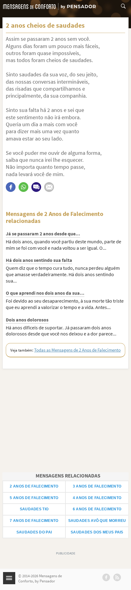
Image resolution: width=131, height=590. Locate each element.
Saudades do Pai (34, 532)
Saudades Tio (34, 509)
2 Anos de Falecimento (34, 486)
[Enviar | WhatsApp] (23, 187)
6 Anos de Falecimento (97, 509)
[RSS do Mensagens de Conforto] (117, 577)
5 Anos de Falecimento (34, 498)
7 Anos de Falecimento (34, 521)
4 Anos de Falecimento (97, 498)
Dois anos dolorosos (27, 320)
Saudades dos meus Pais (97, 532)
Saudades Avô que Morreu (97, 521)
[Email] (49, 187)
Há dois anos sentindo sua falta (39, 260)
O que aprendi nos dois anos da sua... (45, 293)
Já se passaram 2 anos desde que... (43, 234)
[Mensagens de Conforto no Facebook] (106, 577)
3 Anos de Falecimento (97, 486)
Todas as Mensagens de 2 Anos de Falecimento (77, 350)
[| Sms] (36, 187)
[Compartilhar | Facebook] (11, 187)
